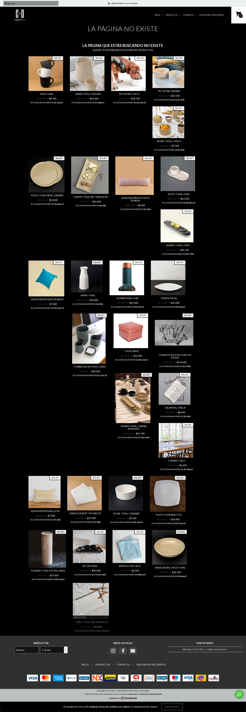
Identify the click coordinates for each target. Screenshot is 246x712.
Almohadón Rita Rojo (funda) (135, 199)
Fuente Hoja (169, 298)
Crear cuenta (117, 3)
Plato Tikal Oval (179, 194)
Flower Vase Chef (128, 298)
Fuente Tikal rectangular (91, 196)
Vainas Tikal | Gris (178, 245)
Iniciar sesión (132, 3)
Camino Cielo (176, 460)
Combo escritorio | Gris (90, 366)
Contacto (188, 15)
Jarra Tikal (87, 295)
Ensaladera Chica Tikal (170, 567)
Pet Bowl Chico (129, 93)
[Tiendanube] (123, 699)
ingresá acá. (133, 694)
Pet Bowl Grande (169, 91)
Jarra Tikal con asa (88, 93)
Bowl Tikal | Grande (127, 513)
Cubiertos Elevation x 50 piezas (175, 356)
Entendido (172, 706)
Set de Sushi (90, 565)
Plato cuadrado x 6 (168, 514)
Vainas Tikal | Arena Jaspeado (134, 427)
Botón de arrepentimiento (151, 694)
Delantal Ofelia (175, 407)
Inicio (157, 15)
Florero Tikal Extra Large (48, 570)
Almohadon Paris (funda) (47, 299)
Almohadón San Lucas (45, 511)
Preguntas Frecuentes (211, 15)
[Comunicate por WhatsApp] (239, 694)
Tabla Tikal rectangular (91, 622)
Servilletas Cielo (130, 565)
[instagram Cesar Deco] (113, 651)
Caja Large (132, 351)
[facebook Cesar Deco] (123, 651)
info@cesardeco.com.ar (217, 649)
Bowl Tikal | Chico (169, 141)
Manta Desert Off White (85, 513)
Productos (171, 15)
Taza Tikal (47, 93)
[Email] (133, 651)
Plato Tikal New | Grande (47, 195)
